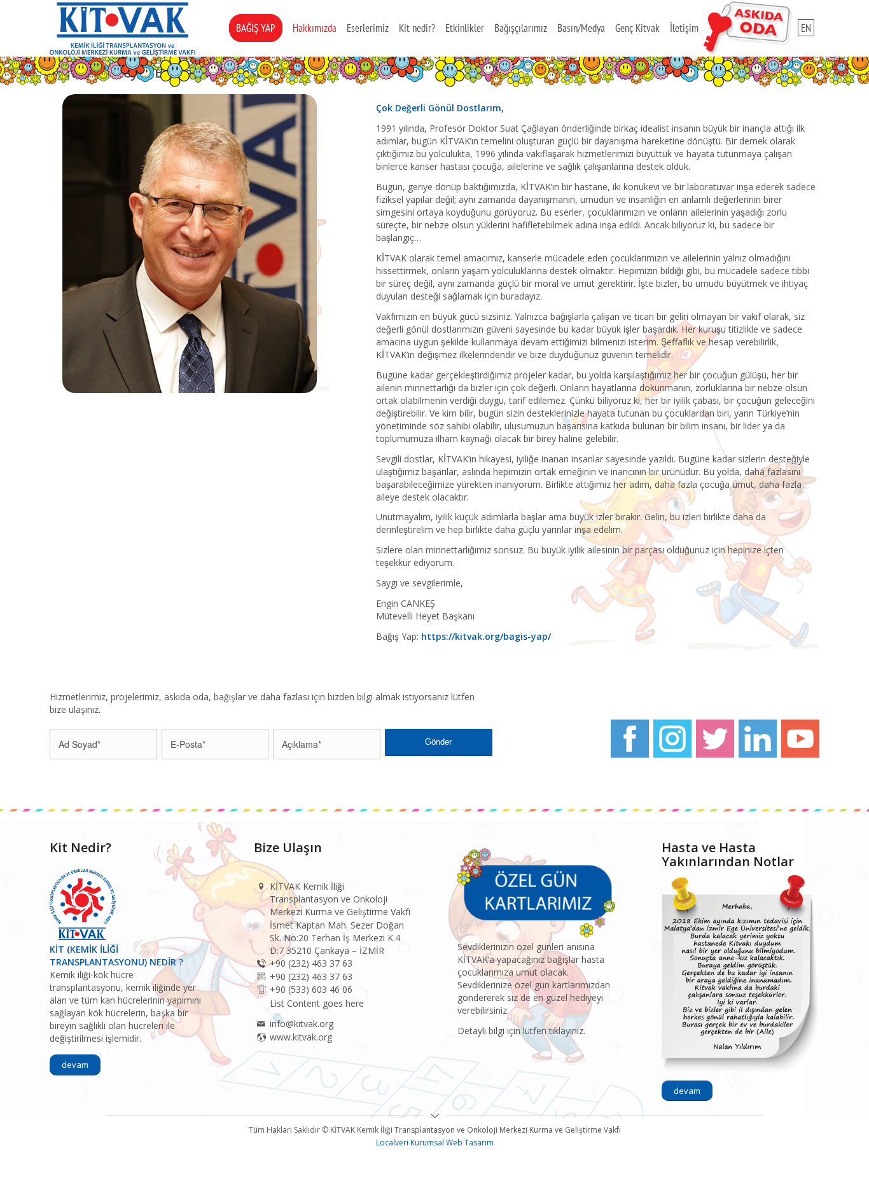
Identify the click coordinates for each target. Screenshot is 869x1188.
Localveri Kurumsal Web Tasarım (435, 1142)
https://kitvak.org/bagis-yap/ (486, 636)
